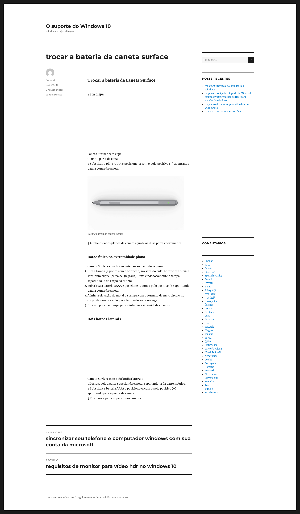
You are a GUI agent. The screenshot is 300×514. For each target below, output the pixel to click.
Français (209, 319)
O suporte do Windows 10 (78, 26)
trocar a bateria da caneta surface (223, 111)
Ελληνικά (210, 272)
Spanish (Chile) (213, 275)
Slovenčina (211, 374)
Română (209, 367)
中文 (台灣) (210, 297)
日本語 (208, 337)
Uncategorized (54, 89)
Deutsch (209, 312)
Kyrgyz (208, 283)
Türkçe (209, 388)
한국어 (208, 341)
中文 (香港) (210, 293)
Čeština (209, 304)
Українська (211, 392)
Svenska (209, 381)
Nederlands (211, 356)
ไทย (207, 385)
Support (50, 80)
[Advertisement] (140, 125)
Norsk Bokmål (213, 352)
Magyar (209, 330)
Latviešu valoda (213, 348)
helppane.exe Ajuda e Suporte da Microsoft (228, 93)
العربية (208, 264)
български (211, 301)
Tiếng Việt (210, 290)
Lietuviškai (211, 345)
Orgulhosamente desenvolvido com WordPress (102, 497)
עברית (207, 323)
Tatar (208, 286)
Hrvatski (209, 326)
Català (208, 268)
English (209, 261)
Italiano (209, 334)
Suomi (208, 279)
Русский (210, 370)
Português (210, 363)
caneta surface (54, 94)
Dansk (208, 308)
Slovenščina (211, 377)
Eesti (207, 315)
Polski (208, 359)
